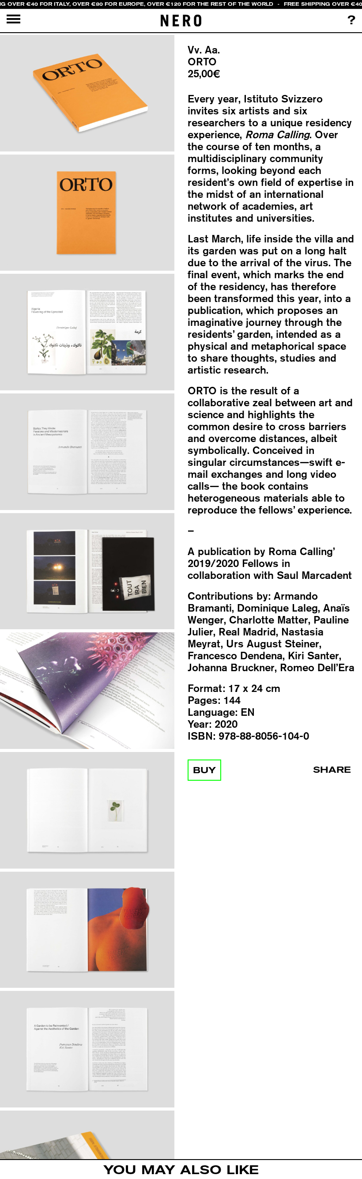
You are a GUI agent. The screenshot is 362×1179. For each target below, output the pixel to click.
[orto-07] (87, 810)
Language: (213, 712)
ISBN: (201, 736)
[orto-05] (87, 571)
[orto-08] (87, 930)
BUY (204, 770)
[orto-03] (87, 332)
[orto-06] (87, 691)
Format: (206, 688)
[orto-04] (87, 451)
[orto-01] (87, 93)
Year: (199, 724)
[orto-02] (87, 213)
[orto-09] (87, 1049)
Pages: (204, 700)
